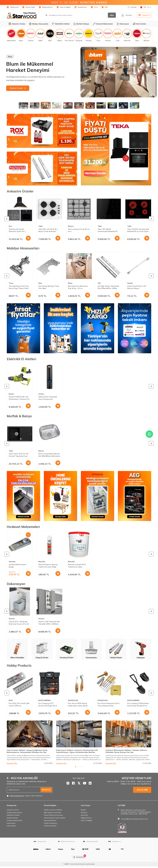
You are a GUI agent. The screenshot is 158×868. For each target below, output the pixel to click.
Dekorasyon (124, 24)
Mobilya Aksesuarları (40, 24)
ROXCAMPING (44, 700)
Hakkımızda (14, 7)
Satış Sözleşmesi (50, 820)
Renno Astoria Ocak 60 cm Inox (78, 230)
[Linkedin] (90, 783)
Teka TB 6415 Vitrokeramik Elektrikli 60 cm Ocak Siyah (138, 230)
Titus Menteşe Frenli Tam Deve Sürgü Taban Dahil (19, 287)
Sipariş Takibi (30, 7)
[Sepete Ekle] (28, 238)
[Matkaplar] (91, 649)
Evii (10, 226)
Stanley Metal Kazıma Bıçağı (17, 566)
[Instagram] (68, 783)
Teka (40, 226)
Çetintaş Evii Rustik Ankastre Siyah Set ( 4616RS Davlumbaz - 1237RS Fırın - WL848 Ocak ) (17, 230)
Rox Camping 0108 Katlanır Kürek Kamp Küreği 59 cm (138, 704)
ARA (112, 15)
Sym (40, 283)
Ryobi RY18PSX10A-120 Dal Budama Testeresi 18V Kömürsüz (19, 398)
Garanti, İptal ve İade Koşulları (54, 818)
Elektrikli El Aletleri (62, 24)
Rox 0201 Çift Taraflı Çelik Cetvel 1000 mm (19, 704)
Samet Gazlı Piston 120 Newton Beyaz (136, 287)
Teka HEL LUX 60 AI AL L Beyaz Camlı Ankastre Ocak (48, 230)
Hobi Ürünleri (141, 24)
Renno (71, 226)
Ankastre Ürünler (18, 24)
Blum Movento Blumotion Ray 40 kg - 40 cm (78, 287)
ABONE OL (46, 790)
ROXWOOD (73, 700)
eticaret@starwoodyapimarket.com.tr (134, 819)
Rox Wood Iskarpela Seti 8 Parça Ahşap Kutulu (108, 704)
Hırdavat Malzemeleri (104, 24)
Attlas (41, 394)
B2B (106, 7)
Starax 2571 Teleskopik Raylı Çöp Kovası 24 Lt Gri (19, 622)
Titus (11, 283)
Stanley (12, 562)
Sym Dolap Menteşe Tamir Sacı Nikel (48, 287)
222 (99, 283)
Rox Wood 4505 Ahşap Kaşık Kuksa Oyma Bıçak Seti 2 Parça (78, 704)
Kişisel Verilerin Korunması (53, 815)
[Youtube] (84, 783)
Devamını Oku (12, 763)
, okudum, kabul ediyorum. (26, 796)
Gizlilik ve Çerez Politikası (53, 810)
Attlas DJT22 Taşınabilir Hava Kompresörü (47, 398)
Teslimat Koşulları (50, 826)
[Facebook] (73, 783)
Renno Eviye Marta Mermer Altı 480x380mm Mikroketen (49, 455)
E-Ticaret (71, 864)
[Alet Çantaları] (140, 649)
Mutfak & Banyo (82, 24)
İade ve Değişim (65, 7)
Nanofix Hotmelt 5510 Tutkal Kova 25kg (77, 566)
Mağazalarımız (47, 7)
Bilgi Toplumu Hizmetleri (52, 812)
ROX (11, 700)
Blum (70, 283)
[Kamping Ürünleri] (17, 649)
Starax (12, 618)
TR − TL (146, 7)
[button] (6, 218)
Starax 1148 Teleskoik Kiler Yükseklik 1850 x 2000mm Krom (49, 622)
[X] (79, 783)
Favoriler (133, 7)
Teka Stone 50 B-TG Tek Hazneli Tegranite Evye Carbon (18, 455)
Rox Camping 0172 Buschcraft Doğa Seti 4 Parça (47, 704)
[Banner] (118, 73)
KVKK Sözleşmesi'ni (17, 796)
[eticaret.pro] (79, 859)
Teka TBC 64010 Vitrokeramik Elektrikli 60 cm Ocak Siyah (107, 230)
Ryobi (11, 394)
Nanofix (41, 562)
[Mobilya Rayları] (66, 649)
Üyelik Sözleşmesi (50, 823)
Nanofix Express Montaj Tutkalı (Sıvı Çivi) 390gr (47, 566)
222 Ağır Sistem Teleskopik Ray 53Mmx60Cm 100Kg (108, 287)
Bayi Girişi (84, 815)
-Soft (65, 864)
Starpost (84, 812)
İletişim (83, 810)
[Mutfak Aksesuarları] (116, 649)
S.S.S (96, 7)
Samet (130, 283)
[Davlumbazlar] (41, 649)
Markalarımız (82, 7)
